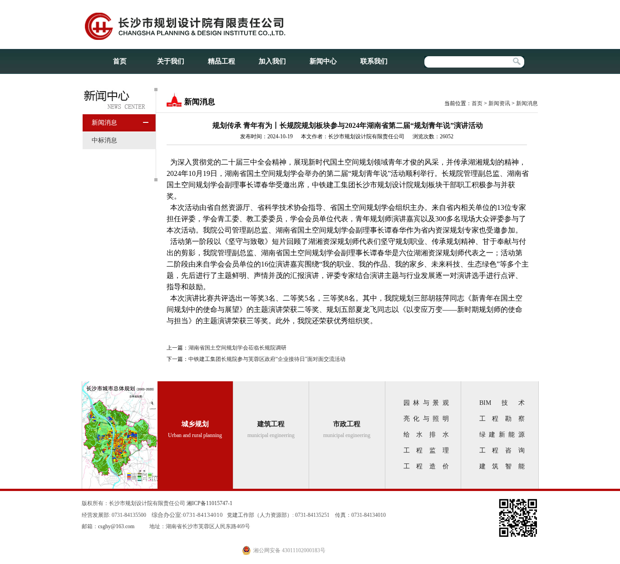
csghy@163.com (116, 526)
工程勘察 (502, 418)
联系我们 (374, 61)
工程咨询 (502, 450)
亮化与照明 (426, 418)
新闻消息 (104, 122)
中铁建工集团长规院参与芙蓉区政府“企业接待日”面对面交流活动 (266, 359)
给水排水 (426, 434)
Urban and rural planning (195, 429)
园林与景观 (426, 402)
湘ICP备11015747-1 (209, 503)
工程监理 (426, 450)
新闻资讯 (499, 103)
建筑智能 (502, 466)
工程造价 (426, 466)
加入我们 (272, 61)
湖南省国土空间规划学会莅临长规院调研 (237, 348)
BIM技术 (502, 402)
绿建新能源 (502, 434)
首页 (120, 61)
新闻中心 (323, 61)
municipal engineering (271, 429)
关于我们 (170, 61)
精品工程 (221, 61)
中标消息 (104, 140)
